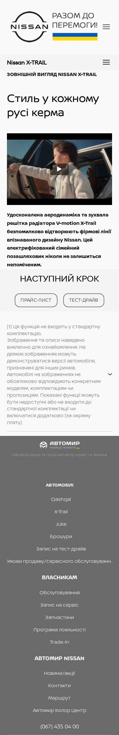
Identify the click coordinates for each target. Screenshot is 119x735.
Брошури (61, 536)
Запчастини (59, 617)
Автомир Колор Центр (59, 710)
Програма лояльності (60, 629)
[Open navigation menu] (106, 27)
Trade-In (59, 642)
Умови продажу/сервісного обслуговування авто (61, 561)
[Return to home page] (54, 27)
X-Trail (61, 511)
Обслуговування (60, 592)
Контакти (59, 685)
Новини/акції (59, 673)
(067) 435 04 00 (59, 726)
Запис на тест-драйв (61, 548)
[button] (36, 300)
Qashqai (61, 499)
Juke (61, 524)
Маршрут (59, 697)
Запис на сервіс (59, 604)
